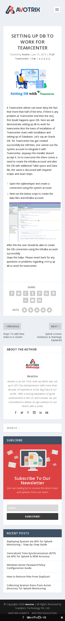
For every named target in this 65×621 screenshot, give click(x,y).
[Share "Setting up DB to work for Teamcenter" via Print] (39, 300)
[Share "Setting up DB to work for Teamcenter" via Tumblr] (32, 293)
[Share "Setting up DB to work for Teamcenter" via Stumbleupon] (25, 300)
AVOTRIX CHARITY (18, 613)
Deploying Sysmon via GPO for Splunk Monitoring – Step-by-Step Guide (29, 543)
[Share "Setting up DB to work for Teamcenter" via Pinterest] (39, 293)
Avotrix (26, 54)
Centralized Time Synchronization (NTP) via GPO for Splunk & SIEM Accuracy (31, 555)
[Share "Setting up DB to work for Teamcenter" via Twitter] (18, 293)
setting (48, 261)
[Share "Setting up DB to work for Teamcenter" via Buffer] (53, 293)
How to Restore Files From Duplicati (28, 576)
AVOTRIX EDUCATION (44, 613)
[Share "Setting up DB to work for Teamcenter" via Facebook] (11, 293)
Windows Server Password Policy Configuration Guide (26, 566)
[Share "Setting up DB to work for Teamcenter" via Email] (32, 300)
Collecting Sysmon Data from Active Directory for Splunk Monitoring (29, 587)
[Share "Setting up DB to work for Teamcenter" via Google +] (25, 293)
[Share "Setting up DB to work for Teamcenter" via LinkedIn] (46, 293)
